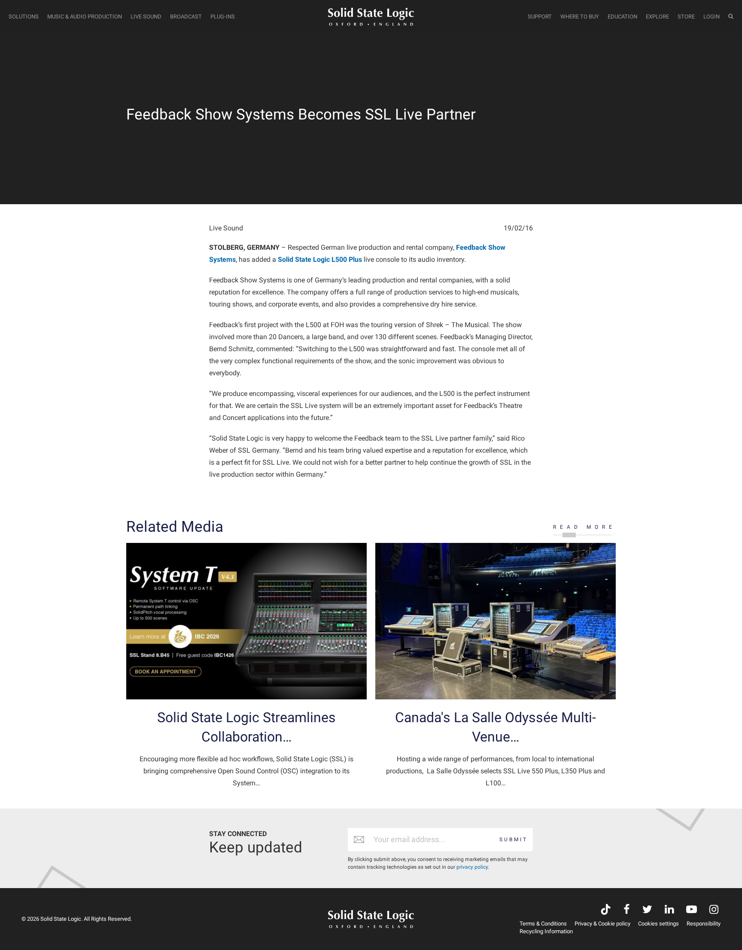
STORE (686, 16)
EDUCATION (622, 16)
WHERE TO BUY (579, 16)
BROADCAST (186, 16)
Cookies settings (658, 923)
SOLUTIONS (24, 16)
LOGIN (711, 16)
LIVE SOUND (146, 16)
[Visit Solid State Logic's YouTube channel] (691, 910)
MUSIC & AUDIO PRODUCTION (84, 16)
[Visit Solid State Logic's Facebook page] (626, 910)
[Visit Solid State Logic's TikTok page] (605, 910)
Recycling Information (546, 931)
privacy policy (472, 867)
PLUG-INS (222, 16)
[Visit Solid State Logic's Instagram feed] (714, 910)
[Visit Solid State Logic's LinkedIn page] (669, 910)
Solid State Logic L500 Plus (320, 259)
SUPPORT (540, 16)
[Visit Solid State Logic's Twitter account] (647, 910)
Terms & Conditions (543, 923)
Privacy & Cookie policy (602, 923)
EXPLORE (657, 16)
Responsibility (704, 923)
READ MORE (584, 527)
